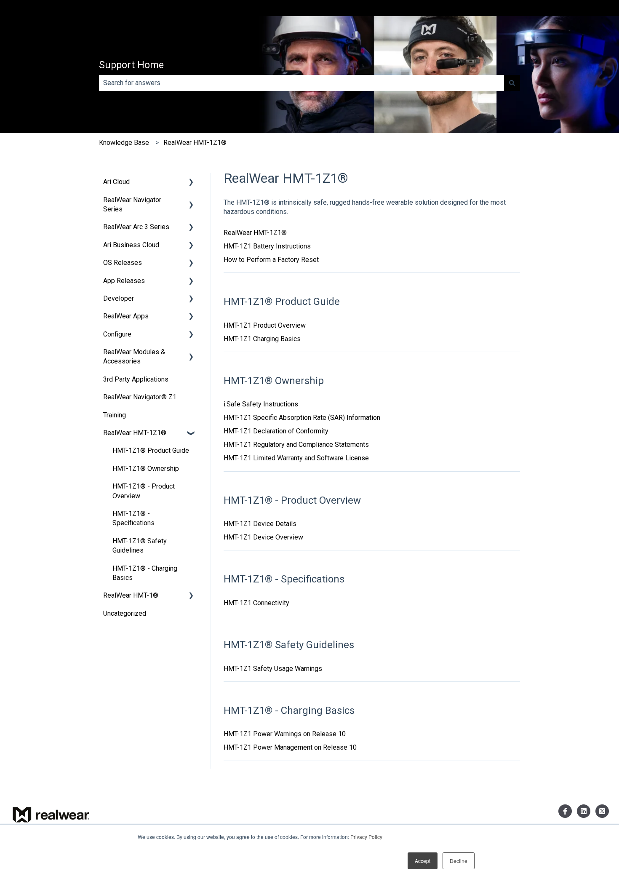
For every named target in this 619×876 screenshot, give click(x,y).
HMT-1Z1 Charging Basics (262, 339)
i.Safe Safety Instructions (261, 404)
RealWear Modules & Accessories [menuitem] (134, 356)
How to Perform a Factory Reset (271, 260)
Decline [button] (458, 860)
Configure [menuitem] (117, 334)
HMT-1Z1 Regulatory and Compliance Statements (296, 445)
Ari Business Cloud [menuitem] (131, 245)
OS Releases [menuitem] (122, 263)
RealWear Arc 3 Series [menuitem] (136, 227)
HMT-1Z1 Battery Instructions (267, 246)
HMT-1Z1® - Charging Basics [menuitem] (144, 573)
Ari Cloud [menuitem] (116, 182)
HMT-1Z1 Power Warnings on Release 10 (285, 734)
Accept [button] (422, 860)
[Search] (512, 83)
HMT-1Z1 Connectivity (256, 603)
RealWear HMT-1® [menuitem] (130, 595)
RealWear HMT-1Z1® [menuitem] (134, 433)
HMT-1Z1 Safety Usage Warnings (273, 669)
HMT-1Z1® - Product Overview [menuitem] (143, 490)
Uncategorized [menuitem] (124, 613)
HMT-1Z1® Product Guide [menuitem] (150, 450)
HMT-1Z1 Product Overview (265, 325)
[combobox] (301, 83)
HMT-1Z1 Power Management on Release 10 (290, 747)
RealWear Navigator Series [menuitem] (132, 204)
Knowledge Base (124, 143)
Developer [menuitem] (118, 298)
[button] (191, 182)
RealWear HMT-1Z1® (195, 143)
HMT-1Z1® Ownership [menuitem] (145, 469)
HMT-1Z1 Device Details (260, 524)
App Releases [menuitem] (124, 281)
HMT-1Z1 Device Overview (263, 537)
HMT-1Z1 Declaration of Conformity (276, 431)
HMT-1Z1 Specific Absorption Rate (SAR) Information (302, 418)
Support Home (131, 65)
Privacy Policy (366, 836)
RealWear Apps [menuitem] (126, 316)
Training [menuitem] (114, 415)
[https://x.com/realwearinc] (602, 811)
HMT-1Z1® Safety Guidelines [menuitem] (139, 545)
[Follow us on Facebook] (565, 811)
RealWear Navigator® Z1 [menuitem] (139, 397)
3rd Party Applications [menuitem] (135, 379)
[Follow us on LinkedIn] (583, 811)
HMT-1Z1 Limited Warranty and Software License (296, 458)
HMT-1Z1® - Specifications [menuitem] (133, 518)
